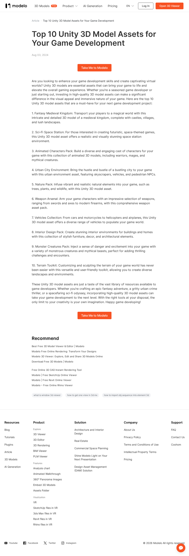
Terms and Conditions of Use (141, 444)
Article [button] (35, 20)
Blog (7, 429)
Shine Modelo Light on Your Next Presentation (90, 457)
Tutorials (9, 437)
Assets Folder (41, 490)
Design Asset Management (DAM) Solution (90, 468)
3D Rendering (41, 445)
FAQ (173, 429)
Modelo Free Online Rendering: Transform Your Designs (64, 351)
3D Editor (38, 439)
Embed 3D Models (44, 484)
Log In (146, 5)
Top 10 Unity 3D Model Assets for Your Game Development (78, 20)
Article (8, 451)
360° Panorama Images (47, 479)
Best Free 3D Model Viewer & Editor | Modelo (58, 346)
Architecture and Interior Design (89, 431)
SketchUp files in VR (45, 507)
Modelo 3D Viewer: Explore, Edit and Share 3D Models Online (67, 356)
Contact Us (178, 437)
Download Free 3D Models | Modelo (52, 361)
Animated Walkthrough (47, 473)
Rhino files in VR (42, 524)
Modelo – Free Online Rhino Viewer (52, 385)
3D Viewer (39, 434)
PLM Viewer (40, 456)
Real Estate (81, 440)
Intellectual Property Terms (140, 451)
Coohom (176, 444)
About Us (129, 429)
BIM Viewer (40, 450)
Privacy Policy (132, 437)
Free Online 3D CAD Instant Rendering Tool (57, 369)
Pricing (128, 459)
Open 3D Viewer (169, 5)
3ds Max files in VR (44, 513)
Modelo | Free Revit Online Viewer (51, 380)
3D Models (10, 459)
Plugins (8, 444)
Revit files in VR (42, 518)
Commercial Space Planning (91, 448)
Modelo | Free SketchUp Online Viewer (54, 375)
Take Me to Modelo (94, 68)
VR (35, 502)
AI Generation (12, 466)
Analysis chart (41, 468)
